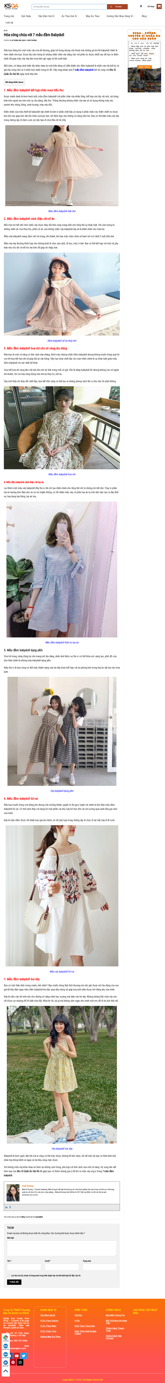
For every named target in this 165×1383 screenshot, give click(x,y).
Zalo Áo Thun (5, 1349)
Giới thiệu (26, 16)
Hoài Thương (32, 40)
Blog (144, 16)
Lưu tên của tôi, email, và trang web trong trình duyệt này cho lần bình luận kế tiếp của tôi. (46, 1275)
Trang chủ (9, 16)
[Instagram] (20, 1362)
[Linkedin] (6, 1207)
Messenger (6, 1366)
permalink (39, 1217)
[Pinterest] (13, 1362)
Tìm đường (6, 1341)
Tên (9, 1261)
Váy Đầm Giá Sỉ (46, 16)
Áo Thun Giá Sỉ (69, 16)
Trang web (87, 1261)
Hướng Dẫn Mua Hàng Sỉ (120, 16)
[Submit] (117, 6)
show (21, 82)
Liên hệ (9, 22)
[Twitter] (23, 1356)
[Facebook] (10, 1207)
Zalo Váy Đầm (5, 1357)
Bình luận (10, 1238)
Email (47, 1261)
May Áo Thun (92, 16)
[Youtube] (16, 1356)
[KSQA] (10, 6)
